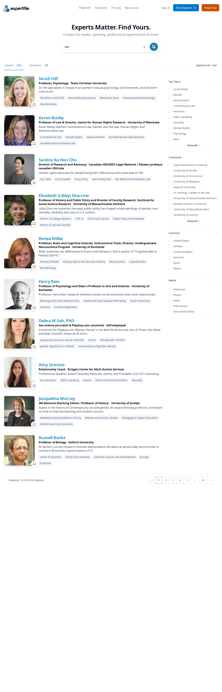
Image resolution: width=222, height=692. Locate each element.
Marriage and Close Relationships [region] (59, 300)
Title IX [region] (79, 218)
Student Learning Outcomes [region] (56, 424)
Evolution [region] (45, 463)
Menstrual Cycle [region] (109, 97)
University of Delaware (186, 181)
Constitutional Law (184, 105)
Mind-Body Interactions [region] (82, 97)
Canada (177, 246)
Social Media (180, 89)
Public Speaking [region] (69, 380)
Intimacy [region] (45, 307)
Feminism (179, 111)
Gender (177, 94)
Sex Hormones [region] (48, 104)
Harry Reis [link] (49, 281)
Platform (85, 8)
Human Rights (181, 128)
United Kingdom (183, 251)
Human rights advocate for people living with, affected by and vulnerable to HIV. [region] (91, 173)
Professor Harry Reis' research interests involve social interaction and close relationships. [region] (97, 294)
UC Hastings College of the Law (191, 192)
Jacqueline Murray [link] (57, 398)
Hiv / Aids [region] (45, 179)
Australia (178, 257)
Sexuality (178, 122)
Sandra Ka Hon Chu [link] (58, 160)
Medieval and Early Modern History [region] (60, 417)
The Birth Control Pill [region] (52, 97)
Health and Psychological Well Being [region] (105, 300)
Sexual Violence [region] (96, 137)
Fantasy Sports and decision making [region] (84, 261)
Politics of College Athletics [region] (55, 218)
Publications (180, 306)
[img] (19, 91)
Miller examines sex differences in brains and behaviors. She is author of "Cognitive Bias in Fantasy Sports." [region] (98, 253)
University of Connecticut (188, 176)
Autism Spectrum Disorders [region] (111, 380)
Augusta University (184, 187)
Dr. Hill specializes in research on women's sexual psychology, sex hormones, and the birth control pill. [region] (98, 89)
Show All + (193, 145)
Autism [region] (87, 380)
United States (181, 240)
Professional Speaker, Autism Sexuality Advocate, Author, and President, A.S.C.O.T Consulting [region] (99, 374)
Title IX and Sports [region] (98, 218)
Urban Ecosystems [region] (50, 457)
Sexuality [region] (137, 380)
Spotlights (39, 65)
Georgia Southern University (189, 203)
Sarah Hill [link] (48, 78)
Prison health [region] (63, 179)
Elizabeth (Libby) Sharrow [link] (64, 195)
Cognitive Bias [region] (137, 261)
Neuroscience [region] (117, 261)
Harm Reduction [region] (101, 179)
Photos (177, 295)
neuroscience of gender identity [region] (97, 346)
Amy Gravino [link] (52, 364)
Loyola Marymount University (190, 165)
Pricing (116, 8)
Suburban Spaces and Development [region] (115, 457)
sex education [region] (48, 380)
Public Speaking (182, 117)
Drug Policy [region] (81, 179)
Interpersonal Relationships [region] (139, 97)
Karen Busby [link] (51, 117)
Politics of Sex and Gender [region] (55, 225)
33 (203, 480)
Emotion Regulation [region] (65, 307)
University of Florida (185, 170)
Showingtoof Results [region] (26, 480)
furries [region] (92, 340)
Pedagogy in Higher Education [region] (139, 417)
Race (176, 139)
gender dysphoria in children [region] (57, 346)
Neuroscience (181, 100)
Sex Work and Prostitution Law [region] (57, 143)
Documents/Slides (183, 311)
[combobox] (105, 46)
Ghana (177, 268)
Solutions (101, 8)
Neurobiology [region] (48, 267)
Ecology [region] (144, 457)
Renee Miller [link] (51, 238)
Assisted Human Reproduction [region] (126, 137)
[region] (101, 83)
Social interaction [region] (140, 300)
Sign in (165, 8)
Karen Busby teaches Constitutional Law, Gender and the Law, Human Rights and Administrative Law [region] (92, 129)
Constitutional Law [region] (51, 137)
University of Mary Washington (191, 209)
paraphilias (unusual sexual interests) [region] (62, 340)
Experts (13, 65)
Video (176, 300)
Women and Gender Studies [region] (101, 417)
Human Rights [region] (74, 137)
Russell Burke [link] (52, 437)
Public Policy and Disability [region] (128, 218)
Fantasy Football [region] (49, 261)
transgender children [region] (112, 340)
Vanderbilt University (185, 214)
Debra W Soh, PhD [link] (56, 320)
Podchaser (179, 289)
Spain (176, 262)
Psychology (179, 133)
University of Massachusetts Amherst (195, 198)
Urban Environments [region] (78, 457)
